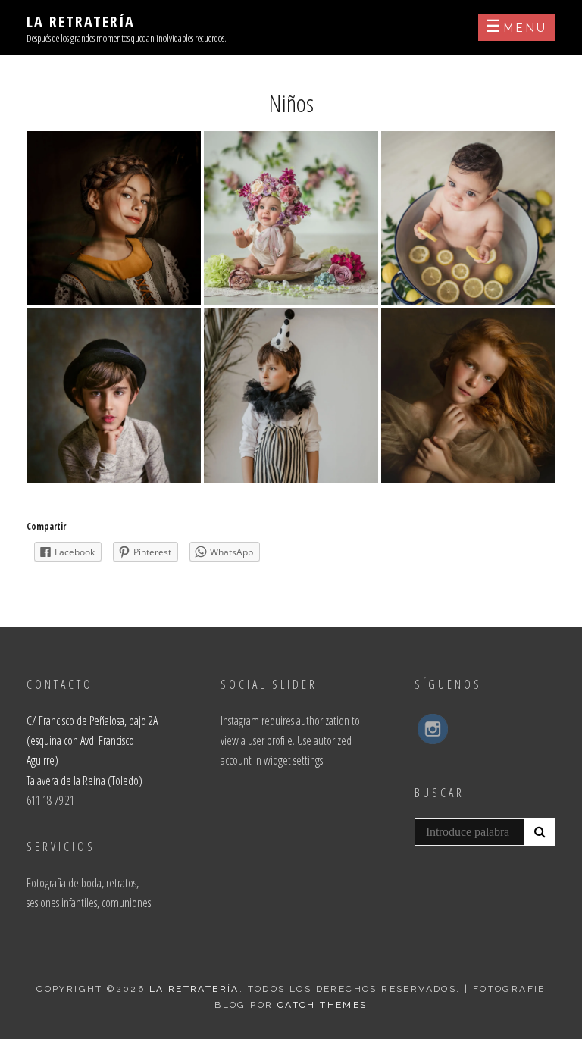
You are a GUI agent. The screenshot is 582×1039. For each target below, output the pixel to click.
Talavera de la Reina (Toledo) (84, 780)
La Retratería (81, 21)
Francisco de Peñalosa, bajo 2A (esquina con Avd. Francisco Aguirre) (92, 740)
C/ (33, 720)
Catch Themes (322, 1005)
